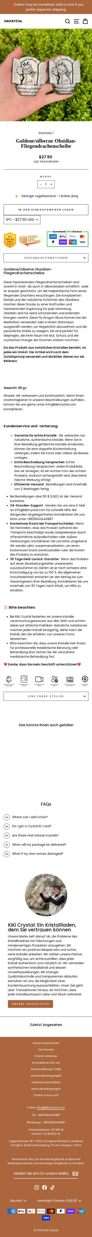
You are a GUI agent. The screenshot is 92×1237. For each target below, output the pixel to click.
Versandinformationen (46, 258)
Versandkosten (49, 161)
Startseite (45, 133)
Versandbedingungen (46, 1075)
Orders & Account (46, 1095)
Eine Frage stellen (46, 696)
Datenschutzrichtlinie (46, 1082)
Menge (46, 176)
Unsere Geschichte (30, 1003)
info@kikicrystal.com (30, 510)
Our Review (46, 1049)
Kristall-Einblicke (46, 1056)
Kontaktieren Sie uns (46, 1063)
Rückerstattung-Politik (46, 1069)
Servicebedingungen (46, 1089)
